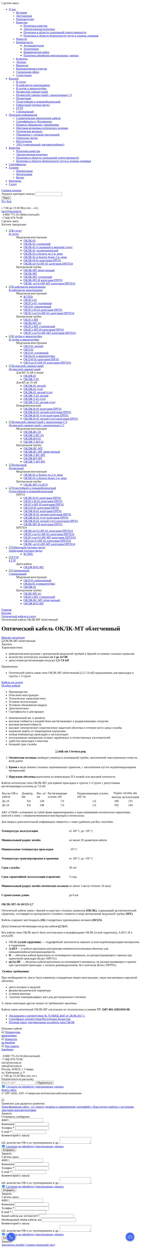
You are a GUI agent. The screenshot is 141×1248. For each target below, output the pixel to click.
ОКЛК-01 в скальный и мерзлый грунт (48, 247)
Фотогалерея (24, 174)
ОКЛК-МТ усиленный (38, 276)
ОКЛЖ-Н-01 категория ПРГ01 (43, 408)
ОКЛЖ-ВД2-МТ (34, 567)
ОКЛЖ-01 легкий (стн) (38, 392)
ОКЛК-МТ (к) (32, 323)
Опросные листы (27, 137)
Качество (22, 22)
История (21, 12)
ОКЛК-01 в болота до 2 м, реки (43, 253)
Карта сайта (8, 1089)
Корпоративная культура (31, 68)
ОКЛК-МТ (30, 273)
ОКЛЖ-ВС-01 (32, 431)
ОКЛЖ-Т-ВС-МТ (34, 455)
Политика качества (35, 25)
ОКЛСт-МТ (31, 319)
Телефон (7, 1127)
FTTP (19, 108)
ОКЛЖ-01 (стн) (33, 389)
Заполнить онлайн (13, 1244)
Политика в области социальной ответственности (55, 32)
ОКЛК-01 (30, 240)
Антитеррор (31, 48)
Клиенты (22, 58)
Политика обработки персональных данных (51, 55)
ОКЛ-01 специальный (37, 306)
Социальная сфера (27, 71)
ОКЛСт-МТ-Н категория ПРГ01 (44, 329)
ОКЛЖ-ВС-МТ (33, 448)
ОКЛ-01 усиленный (36, 352)
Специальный (25, 111)
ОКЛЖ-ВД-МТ (33, 458)
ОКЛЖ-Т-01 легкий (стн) (39, 402)
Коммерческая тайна (36, 52)
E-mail (6, 1131)
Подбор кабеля (10, 685)
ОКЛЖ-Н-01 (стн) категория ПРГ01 (46, 415)
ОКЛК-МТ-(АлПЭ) (36, 484)
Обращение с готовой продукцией (37, 134)
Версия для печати (13, 637)
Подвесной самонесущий (32, 91)
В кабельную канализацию (33, 85)
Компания (7, 1124)
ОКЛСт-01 (30, 300)
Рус (3, 201)
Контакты (15, 180)
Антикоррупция (34, 45)
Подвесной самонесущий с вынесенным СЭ (44, 95)
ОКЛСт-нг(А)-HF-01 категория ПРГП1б (49, 313)
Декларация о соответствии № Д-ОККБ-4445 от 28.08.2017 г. (47, 1015)
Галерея (14, 167)
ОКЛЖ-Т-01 (31, 379)
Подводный (23, 98)
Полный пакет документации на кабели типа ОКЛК (42, 1022)
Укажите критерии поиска (18, 193)
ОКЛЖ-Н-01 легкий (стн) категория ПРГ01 (51, 418)
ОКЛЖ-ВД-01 (32, 438)
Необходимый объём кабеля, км (21, 1219)
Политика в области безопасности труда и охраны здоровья (61, 35)
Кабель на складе (12, 682)
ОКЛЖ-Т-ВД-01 (34, 441)
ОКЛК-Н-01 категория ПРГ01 (42, 260)
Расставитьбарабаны (10, 1048)
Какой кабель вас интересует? (20, 1215)
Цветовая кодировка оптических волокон (42, 128)
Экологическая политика (39, 29)
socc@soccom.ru (11, 211)
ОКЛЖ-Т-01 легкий (36, 395)
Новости (21, 39)
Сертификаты (17, 164)
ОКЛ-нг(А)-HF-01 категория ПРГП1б (47, 362)
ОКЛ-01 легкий (33, 346)
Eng (9, 201)
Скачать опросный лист (40, 1244)
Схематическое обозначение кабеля (38, 118)
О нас (12, 9)
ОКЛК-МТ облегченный (39, 270)
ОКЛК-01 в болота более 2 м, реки (45, 257)
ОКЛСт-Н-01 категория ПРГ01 (43, 309)
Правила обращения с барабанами (37, 124)
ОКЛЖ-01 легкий (35, 385)
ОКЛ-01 (29, 349)
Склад (13, 184)
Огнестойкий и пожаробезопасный (38, 101)
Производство (25, 19)
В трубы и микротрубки (31, 88)
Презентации (24, 170)
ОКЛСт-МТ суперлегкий (39, 326)
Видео (20, 177)
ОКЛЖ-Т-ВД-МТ (34, 461)
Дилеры (21, 62)
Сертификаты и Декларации (34, 121)
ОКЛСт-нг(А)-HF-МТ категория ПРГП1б (50, 332)
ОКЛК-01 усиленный (37, 243)
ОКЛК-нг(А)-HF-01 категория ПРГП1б (48, 263)
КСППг (28, 296)
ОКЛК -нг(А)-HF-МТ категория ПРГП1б (49, 283)
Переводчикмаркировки (10, 1034)
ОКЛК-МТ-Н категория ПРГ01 (43, 280)
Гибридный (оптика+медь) (33, 104)
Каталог (14, 78)
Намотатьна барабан (9, 1041)
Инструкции (24, 141)
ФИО (4, 1120)
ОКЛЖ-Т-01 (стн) (35, 398)
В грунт (21, 81)
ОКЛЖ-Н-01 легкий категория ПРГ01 (47, 412)
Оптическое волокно (29, 131)
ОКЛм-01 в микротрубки (39, 356)
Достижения (24, 15)
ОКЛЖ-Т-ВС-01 (34, 435)
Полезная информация (23, 114)
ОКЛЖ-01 (30, 375)
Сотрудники (24, 75)
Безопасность (24, 42)
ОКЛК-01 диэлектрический (41, 250)
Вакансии (22, 65)
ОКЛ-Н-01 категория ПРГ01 (41, 359)
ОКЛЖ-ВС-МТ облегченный (42, 451)
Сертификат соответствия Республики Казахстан (39, 1019)
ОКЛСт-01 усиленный (38, 303)
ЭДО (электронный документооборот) (40, 144)
